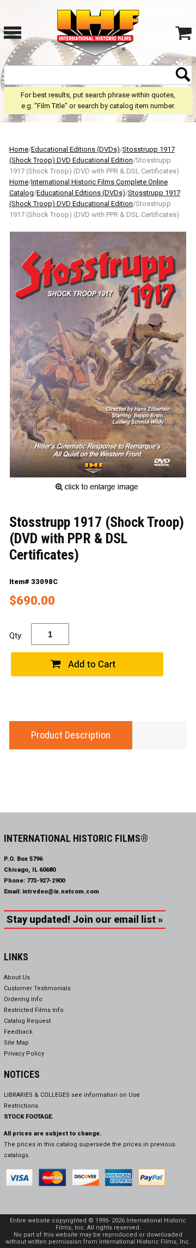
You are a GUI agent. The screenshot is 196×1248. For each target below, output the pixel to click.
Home (18, 149)
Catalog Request (27, 1021)
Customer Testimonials (37, 988)
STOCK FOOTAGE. (29, 1116)
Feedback (18, 1031)
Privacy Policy (24, 1053)
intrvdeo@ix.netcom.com (60, 891)
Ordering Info (23, 999)
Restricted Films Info (34, 1010)
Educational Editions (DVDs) (75, 149)
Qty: (16, 636)
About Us (17, 977)
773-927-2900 (46, 880)
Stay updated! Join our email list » (85, 919)
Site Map (16, 1042)
